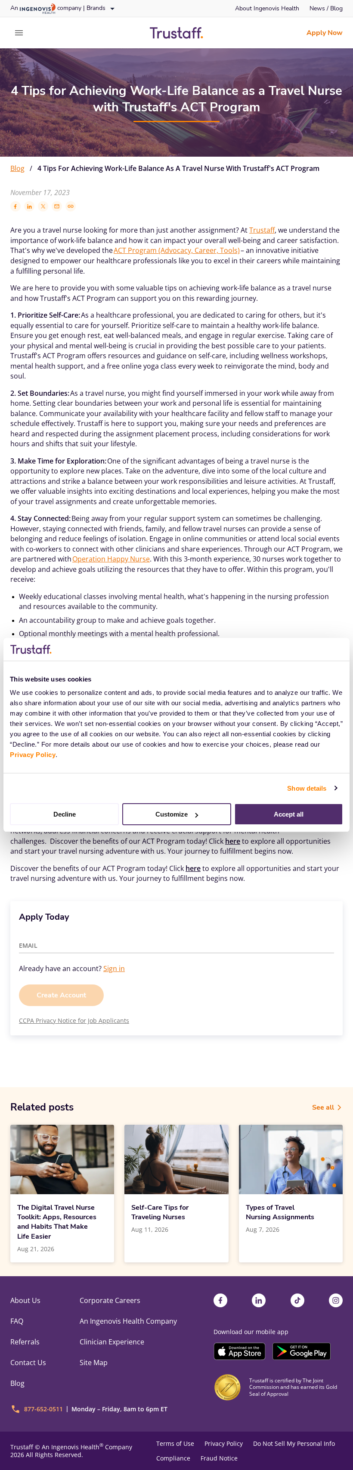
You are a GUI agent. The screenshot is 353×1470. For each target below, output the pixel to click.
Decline (64, 814)
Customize (171, 814)
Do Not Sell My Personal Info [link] (294, 1444)
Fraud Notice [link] (219, 1458)
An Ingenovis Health (72, 1447)
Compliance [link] (173, 1458)
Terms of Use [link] (175, 1444)
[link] (267, 8)
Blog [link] (17, 168)
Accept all (288, 814)
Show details (306, 788)
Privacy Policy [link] (223, 1444)
